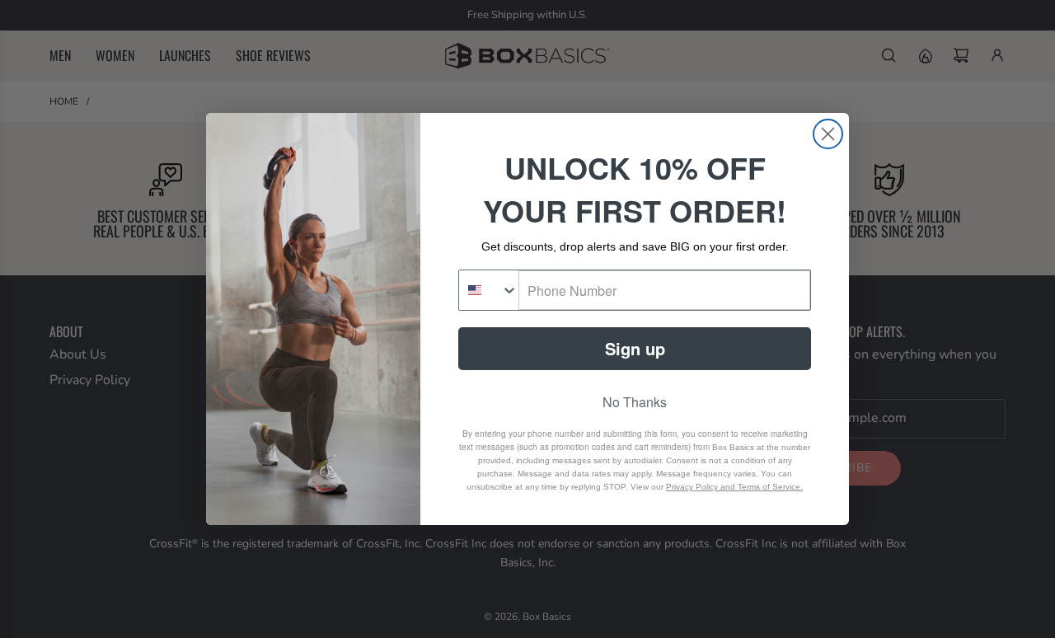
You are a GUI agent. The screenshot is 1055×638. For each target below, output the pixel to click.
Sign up (635, 348)
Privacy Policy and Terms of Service (733, 486)
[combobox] (488, 290)
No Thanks (635, 401)
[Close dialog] (828, 134)
